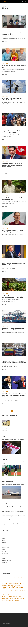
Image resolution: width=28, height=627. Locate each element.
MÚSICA (19, 598)
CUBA (12, 587)
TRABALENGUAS (5, 567)
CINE (9, 585)
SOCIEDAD (8, 602)
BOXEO (6, 585)
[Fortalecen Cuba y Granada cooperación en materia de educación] (14, 21)
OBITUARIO (23, 598)
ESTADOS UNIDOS (19, 591)
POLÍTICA (7, 600)
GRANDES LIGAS (5, 594)
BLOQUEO (3, 585)
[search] (23, 1)
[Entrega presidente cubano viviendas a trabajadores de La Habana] (14, 119)
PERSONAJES (4, 562)
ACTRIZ (12, 583)
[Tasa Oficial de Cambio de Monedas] (14, 424)
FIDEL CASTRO (11, 592)
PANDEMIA (3, 600)
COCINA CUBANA (13, 585)
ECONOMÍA (17, 589)
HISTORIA (11, 594)
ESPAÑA (10, 591)
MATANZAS (15, 596)
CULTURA (3, 538)
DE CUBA (6, 31)
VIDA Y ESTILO (4, 603)
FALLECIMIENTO (5, 592)
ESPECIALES (4, 545)
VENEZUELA (22, 602)
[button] (25, 1)
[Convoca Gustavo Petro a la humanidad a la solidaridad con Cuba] (14, 186)
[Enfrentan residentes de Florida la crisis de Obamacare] (11, 447)
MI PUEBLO (4, 556)
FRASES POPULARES (6, 547)
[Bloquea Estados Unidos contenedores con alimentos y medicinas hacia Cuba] (14, 316)
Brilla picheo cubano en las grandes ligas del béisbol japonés (13, 462)
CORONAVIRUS (6, 587)
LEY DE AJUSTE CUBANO (7, 596)
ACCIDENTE (4, 583)
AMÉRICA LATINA (5, 536)
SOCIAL (3, 602)
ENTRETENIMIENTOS (5, 591)
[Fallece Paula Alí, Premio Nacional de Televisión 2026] (14, 54)
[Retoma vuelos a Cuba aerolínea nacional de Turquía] (11, 492)
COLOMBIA (19, 585)
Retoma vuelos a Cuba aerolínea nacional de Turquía (13, 484)
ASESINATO (16, 583)
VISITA (8, 603)
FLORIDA (16, 592)
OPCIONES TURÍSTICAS (6, 560)
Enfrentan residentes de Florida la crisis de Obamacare (13, 439)
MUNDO (3, 558)
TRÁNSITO (13, 602)
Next (3, 413)
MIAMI (19, 596)
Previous (4, 410)
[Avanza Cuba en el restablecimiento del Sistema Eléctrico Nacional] (14, 86)
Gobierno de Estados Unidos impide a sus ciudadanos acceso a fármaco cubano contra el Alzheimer (13, 512)
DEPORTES (4, 542)
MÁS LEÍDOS (4, 551)
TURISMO (18, 602)
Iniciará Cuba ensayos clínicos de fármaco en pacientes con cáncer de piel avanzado (13, 520)
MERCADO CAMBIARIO (6, 553)
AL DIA (3, 31)
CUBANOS (21, 587)
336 (22, 410)
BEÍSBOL (22, 583)
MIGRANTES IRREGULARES (7, 598)
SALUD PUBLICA (19, 600)
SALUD (13, 600)
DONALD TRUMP (11, 589)
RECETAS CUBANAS (5, 565)
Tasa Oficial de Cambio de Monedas (9, 428)
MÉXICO (14, 598)
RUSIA (10, 600)
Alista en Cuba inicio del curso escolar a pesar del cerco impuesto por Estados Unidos (13, 516)
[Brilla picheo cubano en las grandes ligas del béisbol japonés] (11, 470)
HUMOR (3, 549)
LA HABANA (17, 594)
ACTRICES (9, 583)
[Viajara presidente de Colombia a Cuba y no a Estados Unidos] (14, 251)
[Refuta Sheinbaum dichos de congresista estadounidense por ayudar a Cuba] (14, 218)
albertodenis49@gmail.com (18, 577)
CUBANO (17, 587)
